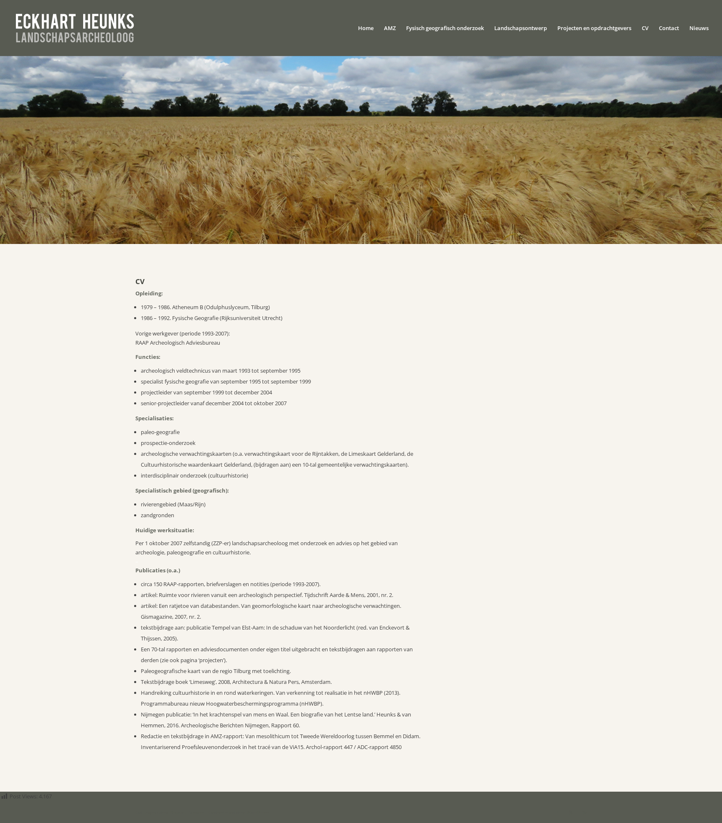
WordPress (258, 812)
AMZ (390, 28)
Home (366, 28)
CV (645, 28)
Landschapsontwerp (520, 28)
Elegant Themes (186, 812)
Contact (669, 28)
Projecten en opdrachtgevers (594, 28)
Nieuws (699, 28)
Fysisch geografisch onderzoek (445, 28)
